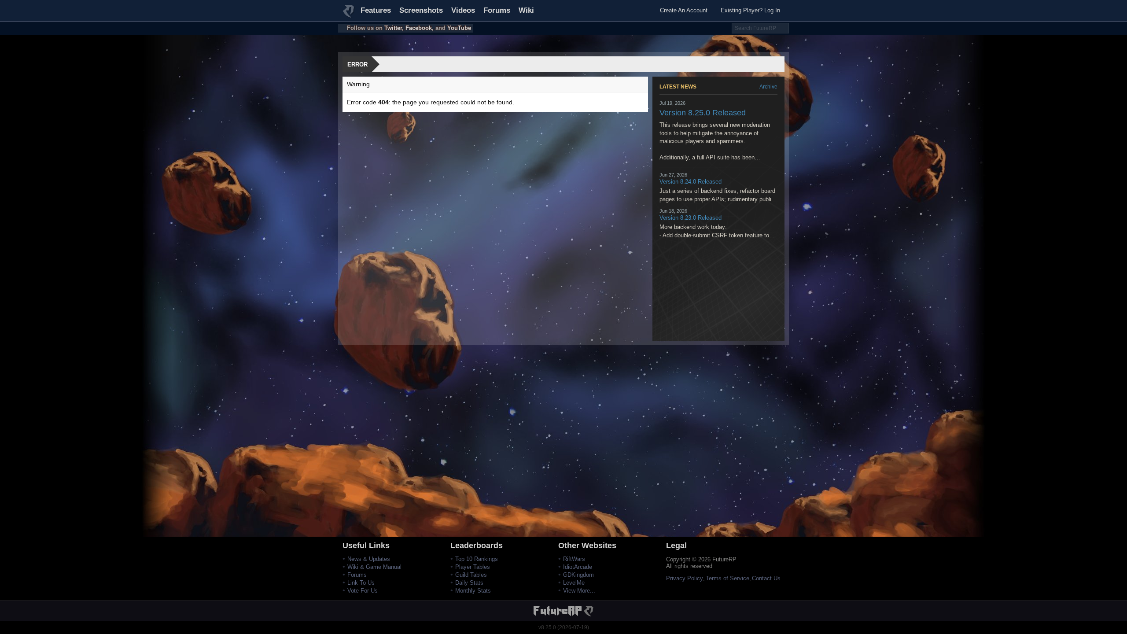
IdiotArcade (577, 567)
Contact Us (766, 578)
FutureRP (349, 15)
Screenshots (421, 10)
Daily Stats (469, 582)
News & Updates (368, 559)
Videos (463, 10)
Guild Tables (471, 574)
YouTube (459, 28)
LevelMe (574, 582)
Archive (768, 87)
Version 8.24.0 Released (690, 181)
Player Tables (472, 567)
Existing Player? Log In (750, 10)
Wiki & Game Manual (374, 567)
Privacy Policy (684, 578)
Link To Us (361, 582)
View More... (579, 590)
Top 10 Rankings (476, 559)
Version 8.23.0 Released (690, 217)
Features (376, 10)
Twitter (393, 28)
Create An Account (683, 10)
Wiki (526, 10)
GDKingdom (578, 574)
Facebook (418, 28)
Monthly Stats (473, 590)
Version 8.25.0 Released (702, 112)
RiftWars (574, 559)
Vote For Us (362, 590)
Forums (496, 10)
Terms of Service (727, 578)
